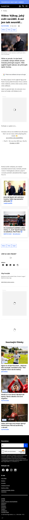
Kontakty (3, 483)
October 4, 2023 (14, 143)
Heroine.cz (3, 503)
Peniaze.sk (3, 507)
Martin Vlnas (8, 234)
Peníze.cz (3, 504)
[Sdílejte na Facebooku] (3, 265)
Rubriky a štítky (5, 488)
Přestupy (5, 390)
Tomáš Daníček (8, 203)
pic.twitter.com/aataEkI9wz (14, 138)
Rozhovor (5, 362)
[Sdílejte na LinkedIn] (10, 265)
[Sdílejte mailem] (14, 265)
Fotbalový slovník (5, 485)
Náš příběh (3, 478)
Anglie (14, 29)
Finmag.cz (3, 506)
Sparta (4, 419)
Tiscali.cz (3, 509)
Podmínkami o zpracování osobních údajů (12, 460)
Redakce (3, 481)
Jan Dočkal (4, 371)
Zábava (4, 29)
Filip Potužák (5, 26)
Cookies (3, 498)
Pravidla (3, 500)
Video (9, 29)
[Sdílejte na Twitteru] (7, 265)
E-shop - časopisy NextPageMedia (9, 501)
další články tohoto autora (7, 282)
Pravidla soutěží (5, 512)
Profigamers (4, 510)
